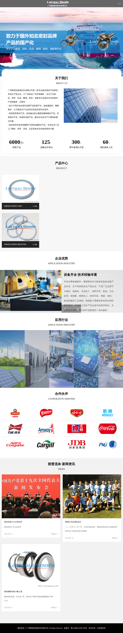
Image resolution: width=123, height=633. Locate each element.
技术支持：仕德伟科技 (97, 628)
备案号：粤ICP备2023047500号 (75, 628)
